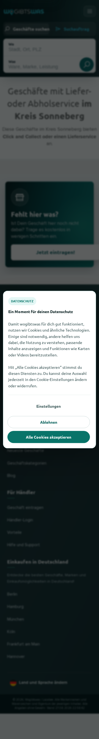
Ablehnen (48, 422)
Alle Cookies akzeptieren (48, 436)
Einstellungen (48, 406)
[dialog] (49, 370)
